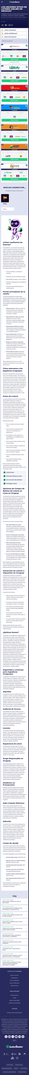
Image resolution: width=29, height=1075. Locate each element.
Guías (14, 1010)
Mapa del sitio (14, 997)
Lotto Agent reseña (14, 61)
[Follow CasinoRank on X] (12, 1050)
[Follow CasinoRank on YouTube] (15, 1050)
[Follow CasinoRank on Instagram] (9, 1050)
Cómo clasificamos (14, 995)
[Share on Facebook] (6, 25)
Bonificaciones (14, 1007)
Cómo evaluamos (14, 992)
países (7, 336)
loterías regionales (16, 320)
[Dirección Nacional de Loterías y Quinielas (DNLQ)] (5, 1068)
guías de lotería (8, 399)
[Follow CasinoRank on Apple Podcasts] (22, 1050)
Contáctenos (14, 990)
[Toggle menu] (2, 1)
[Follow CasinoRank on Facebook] (5, 1050)
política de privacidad (14, 1015)
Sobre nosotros (14, 987)
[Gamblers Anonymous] (12, 1072)
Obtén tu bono (14, 59)
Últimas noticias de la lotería (14, 1024)
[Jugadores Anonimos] (19, 1068)
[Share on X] (2, 25)
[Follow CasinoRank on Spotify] (19, 1050)
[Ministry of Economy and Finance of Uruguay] (13, 1068)
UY (13, 1054)
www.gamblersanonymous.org (13, 871)
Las (4, 399)
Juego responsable (7, 763)
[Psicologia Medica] (24, 1068)
